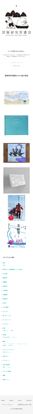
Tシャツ (14, 337)
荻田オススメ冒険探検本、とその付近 (12, 269)
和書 (4, 265)
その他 (10, 345)
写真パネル (6, 356)
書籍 (4, 367)
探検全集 (5, 298)
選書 (4, 375)
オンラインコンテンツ (8, 349)
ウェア (9, 367)
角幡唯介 (5, 282)
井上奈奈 (5, 273)
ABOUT (11, 400)
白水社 (4, 303)
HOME (3, 400)
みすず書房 (6, 307)
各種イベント (6, 379)
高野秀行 (5, 277)
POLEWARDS (6, 337)
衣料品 (4, 334)
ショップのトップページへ (16, 62)
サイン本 (5, 311)
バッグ (4, 343)
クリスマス (6, 324)
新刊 (4, 262)
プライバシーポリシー (7, 404)
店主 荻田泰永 (6, 364)
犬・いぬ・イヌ (7, 319)
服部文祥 (5, 286)
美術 (12, 330)
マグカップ (20, 343)
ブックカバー (11, 343)
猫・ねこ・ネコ (7, 315)
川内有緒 (5, 290)
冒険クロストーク (7, 352)
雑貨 (4, 341)
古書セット (6, 330)
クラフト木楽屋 (7, 371)
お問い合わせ (16, 65)
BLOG (19, 400)
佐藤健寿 (5, 294)
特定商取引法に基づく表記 (25, 404)
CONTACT (29, 400)
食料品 (4, 345)
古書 (4, 328)
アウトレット (6, 360)
